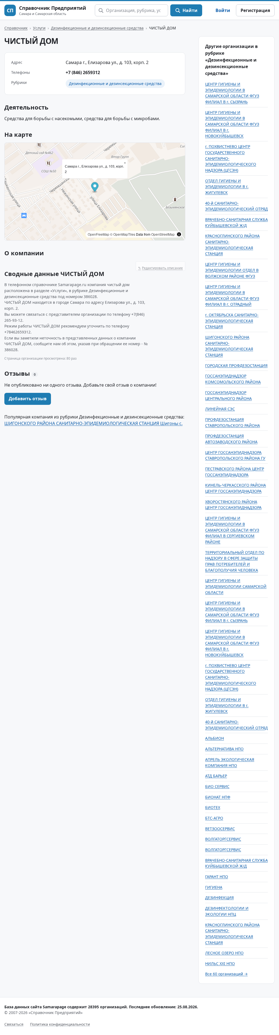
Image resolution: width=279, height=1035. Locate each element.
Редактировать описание (160, 268)
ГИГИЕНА (213, 887)
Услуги (39, 28)
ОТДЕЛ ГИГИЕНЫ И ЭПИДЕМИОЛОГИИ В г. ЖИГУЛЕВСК (226, 186)
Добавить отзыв (28, 399)
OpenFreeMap (98, 234)
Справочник (16, 28)
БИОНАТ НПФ (217, 797)
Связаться (13, 1024)
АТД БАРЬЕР (216, 775)
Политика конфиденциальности (60, 1024)
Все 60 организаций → (226, 973)
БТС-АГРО (214, 818)
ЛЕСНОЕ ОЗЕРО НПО (224, 952)
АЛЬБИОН (214, 738)
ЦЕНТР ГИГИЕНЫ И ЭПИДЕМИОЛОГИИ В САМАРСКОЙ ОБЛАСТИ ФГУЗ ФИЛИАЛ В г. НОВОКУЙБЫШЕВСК (232, 124)
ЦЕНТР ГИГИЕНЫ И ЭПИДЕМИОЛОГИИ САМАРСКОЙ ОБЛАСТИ (235, 586)
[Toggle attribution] (179, 234)
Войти (223, 10)
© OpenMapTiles (122, 234)
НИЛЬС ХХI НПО (220, 963)
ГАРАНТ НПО (216, 876)
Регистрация (255, 10)
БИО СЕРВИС (217, 786)
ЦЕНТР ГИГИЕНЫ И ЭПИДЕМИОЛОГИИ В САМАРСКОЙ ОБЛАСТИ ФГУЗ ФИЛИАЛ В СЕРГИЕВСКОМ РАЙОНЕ (232, 529)
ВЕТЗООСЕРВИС (220, 828)
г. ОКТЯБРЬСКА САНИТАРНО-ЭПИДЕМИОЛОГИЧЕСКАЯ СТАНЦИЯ (232, 320)
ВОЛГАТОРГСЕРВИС (223, 839)
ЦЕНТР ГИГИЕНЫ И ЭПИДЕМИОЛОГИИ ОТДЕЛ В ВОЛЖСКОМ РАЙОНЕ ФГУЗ (232, 270)
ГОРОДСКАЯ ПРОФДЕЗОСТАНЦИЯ (236, 365)
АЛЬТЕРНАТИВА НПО (224, 748)
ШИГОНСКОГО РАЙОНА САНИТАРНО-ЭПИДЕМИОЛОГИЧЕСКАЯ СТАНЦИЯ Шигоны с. (93, 423)
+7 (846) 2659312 (83, 72)
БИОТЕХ (212, 807)
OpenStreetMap (163, 234)
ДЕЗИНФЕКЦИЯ (219, 897)
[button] (95, 187)
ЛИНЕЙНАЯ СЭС (220, 408)
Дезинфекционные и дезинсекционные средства (97, 28)
